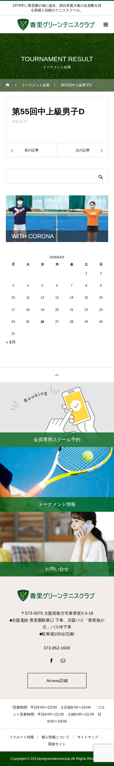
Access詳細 (57, 680)
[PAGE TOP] (57, 374)
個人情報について (56, 737)
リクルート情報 (21, 737)
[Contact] (63, 660)
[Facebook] (51, 660)
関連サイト (57, 744)
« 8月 (11, 342)
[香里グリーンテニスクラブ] (57, 595)
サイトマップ (87, 737)
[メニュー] (105, 24)
